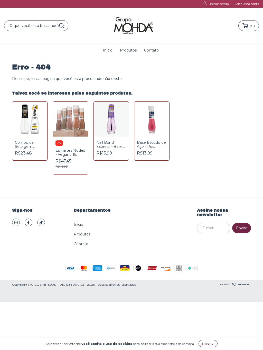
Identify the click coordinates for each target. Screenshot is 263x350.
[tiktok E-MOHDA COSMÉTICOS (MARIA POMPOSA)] (41, 222)
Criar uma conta (246, 4)
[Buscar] (62, 25)
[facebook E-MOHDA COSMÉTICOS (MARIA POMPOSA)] (28, 222)
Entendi (208, 343)
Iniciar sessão (219, 4)
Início (107, 50)
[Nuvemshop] (235, 285)
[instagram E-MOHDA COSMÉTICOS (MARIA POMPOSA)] (16, 222)
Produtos (128, 50)
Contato (151, 50)
